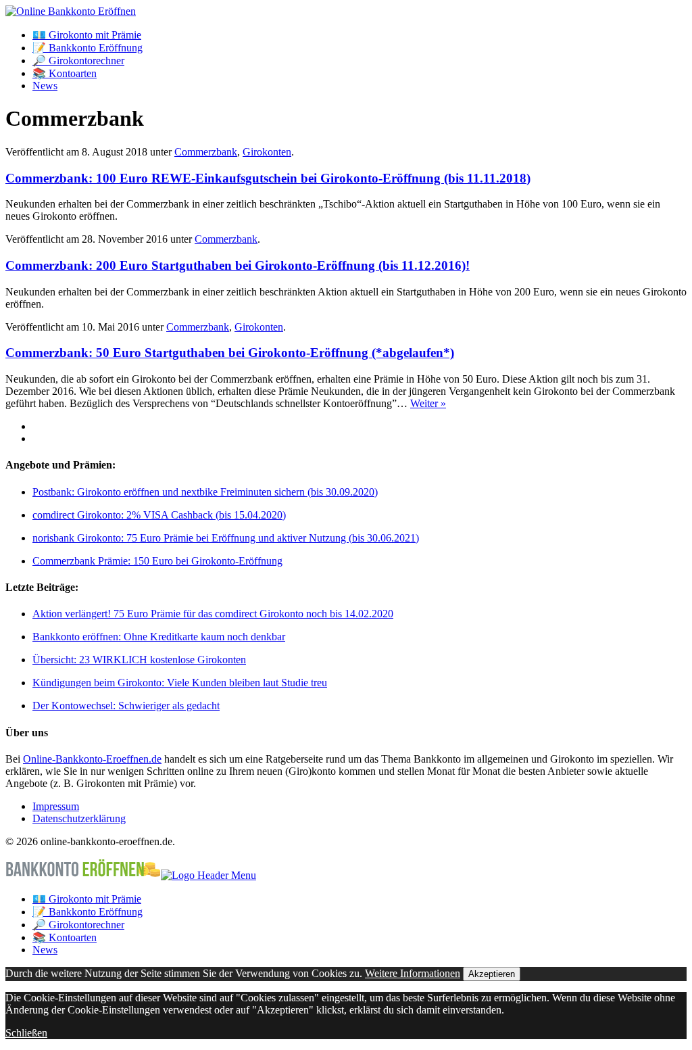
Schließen (26, 1033)
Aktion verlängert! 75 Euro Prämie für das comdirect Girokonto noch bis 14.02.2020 (212, 613)
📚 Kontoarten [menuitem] (64, 937)
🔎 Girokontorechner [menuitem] (78, 924)
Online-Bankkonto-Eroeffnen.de (92, 759)
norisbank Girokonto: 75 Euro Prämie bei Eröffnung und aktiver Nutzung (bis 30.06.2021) (225, 538)
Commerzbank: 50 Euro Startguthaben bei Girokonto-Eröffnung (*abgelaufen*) (229, 352)
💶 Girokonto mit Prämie (86, 35)
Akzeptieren (491, 974)
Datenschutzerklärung (79, 818)
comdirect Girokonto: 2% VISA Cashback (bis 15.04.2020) (159, 515)
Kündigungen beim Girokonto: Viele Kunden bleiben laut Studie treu (179, 682)
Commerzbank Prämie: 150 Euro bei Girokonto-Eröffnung (157, 561)
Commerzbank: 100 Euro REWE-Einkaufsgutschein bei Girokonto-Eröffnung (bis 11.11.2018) (267, 178)
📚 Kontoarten (64, 73)
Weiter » (428, 403)
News (44, 85)
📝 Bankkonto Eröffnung (87, 47)
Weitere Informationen (412, 973)
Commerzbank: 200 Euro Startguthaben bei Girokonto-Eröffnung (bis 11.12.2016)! (237, 265)
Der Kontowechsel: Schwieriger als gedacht (126, 705)
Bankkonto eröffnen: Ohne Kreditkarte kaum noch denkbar (158, 636)
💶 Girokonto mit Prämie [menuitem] (86, 899)
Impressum (55, 806)
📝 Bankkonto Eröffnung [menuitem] (87, 911)
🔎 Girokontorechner (78, 60)
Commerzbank (205, 152)
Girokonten (267, 152)
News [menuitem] (44, 949)
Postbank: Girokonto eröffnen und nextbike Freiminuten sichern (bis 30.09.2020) (205, 492)
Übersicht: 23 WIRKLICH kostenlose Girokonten (139, 659)
